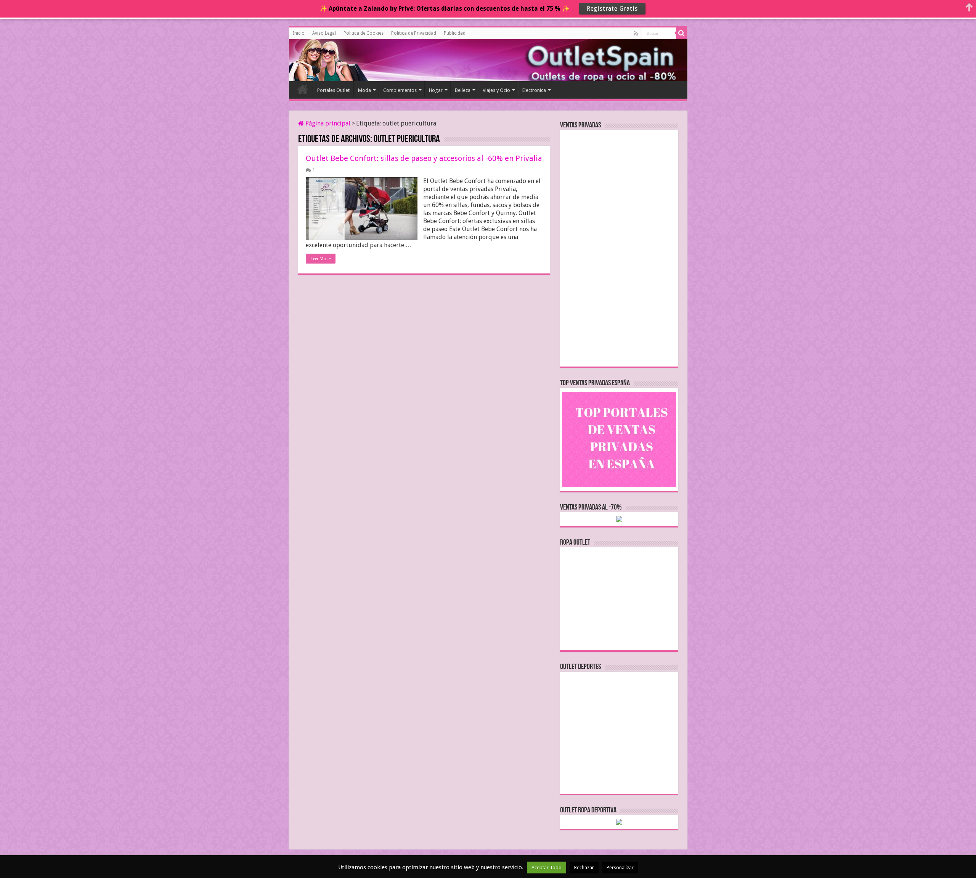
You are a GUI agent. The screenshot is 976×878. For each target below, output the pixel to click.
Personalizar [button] (620, 867)
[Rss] (636, 33)
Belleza (462, 90)
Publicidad (455, 33)
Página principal (327, 123)
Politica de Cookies (364, 33)
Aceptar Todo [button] (546, 867)
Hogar (436, 90)
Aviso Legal (324, 33)
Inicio (299, 33)
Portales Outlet (333, 90)
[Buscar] (681, 33)
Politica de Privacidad (413, 33)
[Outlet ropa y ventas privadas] (323, 59)
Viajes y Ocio (496, 90)
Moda (364, 90)
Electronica (534, 90)
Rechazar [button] (584, 867)
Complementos (400, 90)
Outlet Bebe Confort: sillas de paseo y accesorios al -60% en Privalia (424, 158)
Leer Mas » (320, 258)
